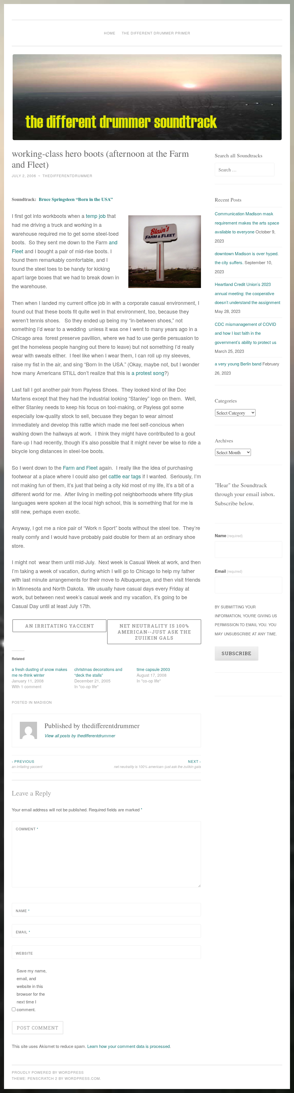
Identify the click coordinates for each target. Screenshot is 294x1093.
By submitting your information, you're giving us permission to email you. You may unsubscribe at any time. (246, 620)
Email (23, 931)
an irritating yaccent (27, 764)
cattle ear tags (125, 476)
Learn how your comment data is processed (128, 1046)
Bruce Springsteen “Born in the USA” (76, 199)
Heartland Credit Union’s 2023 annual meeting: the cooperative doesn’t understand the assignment (247, 293)
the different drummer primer (156, 32)
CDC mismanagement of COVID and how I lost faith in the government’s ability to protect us (245, 333)
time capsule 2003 (153, 669)
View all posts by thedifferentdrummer (80, 735)
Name (23, 910)
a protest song (147, 372)
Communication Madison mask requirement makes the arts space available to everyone (247, 222)
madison (43, 702)
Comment (27, 828)
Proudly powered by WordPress (48, 1072)
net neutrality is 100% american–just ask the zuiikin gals (157, 764)
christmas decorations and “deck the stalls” (98, 672)
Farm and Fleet (80, 467)
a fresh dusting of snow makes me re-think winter (39, 672)
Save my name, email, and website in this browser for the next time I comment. (32, 990)
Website (24, 953)
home (109, 32)
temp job (96, 215)
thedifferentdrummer (67, 175)
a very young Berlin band (238, 364)
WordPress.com (82, 1078)
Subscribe (237, 653)
